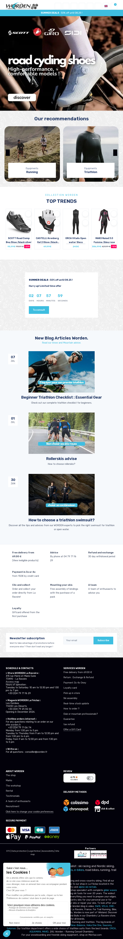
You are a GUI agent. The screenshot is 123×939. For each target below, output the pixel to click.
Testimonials (13, 796)
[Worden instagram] (14, 760)
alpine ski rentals (87, 887)
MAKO (45, 931)
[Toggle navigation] (58, 6)
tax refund (69, 724)
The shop (11, 775)
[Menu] (93, 775)
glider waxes (110, 890)
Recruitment (12, 806)
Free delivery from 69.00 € (77, 672)
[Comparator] (90, 6)
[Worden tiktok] (8, 760)
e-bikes (79, 870)
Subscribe (103, 640)
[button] (66, 6)
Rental (9, 791)
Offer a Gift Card (72, 729)
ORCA (113, 928)
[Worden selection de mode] (98, 6)
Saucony (107, 925)
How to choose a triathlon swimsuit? (61, 520)
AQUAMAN (35, 931)
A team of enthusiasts (18, 801)
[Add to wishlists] (28, 214)
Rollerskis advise (61, 458)
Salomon (11, 928)
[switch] (90, 778)
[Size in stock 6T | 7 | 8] (76, 229)
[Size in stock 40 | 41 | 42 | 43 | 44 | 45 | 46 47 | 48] (19, 229)
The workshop (13, 785)
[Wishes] (82, 6)
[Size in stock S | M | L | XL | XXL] (47, 229)
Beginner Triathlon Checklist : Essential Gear (61, 397)
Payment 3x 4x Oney (74, 682)
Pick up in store (71, 693)
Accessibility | (48, 851)
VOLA (105, 906)
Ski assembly (70, 698)
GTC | (9, 851)
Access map (12, 681)
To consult (39, 310)
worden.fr (16, 724)
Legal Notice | (35, 851)
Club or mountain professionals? (80, 714)
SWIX (97, 906)
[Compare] (28, 222)
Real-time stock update (76, 703)
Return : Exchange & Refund (78, 677)
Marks (9, 780)
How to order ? (71, 708)
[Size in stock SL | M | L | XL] (104, 229)
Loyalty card (70, 688)
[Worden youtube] (27, 760)
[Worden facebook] (20, 760)
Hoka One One (93, 925)
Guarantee (69, 719)
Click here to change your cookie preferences (29, 811)
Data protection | (20, 851)
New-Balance (78, 925)
